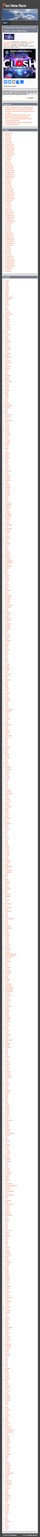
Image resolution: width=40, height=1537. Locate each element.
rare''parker (8, 1183)
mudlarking (8, 1006)
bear (6, 373)
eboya (7, 586)
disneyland (8, 566)
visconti (7, 1469)
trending (7, 1398)
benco (7, 383)
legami (7, 887)
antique (7, 319)
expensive (8, 618)
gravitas (7, 719)
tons (6, 1389)
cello (6, 472)
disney (7, 564)
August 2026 (9, 133)
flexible (7, 664)
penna (7, 1114)
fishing (7, 661)
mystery (7, 1010)
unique (7, 1435)
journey (7, 829)
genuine (7, 692)
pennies (7, 1116)
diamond (7, 552)
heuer (6, 761)
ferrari (7, 642)
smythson (8, 1292)
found (7, 666)
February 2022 (9, 234)
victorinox (8, 1465)
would (7, 1512)
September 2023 (10, 198)
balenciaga (8, 362)
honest (7, 773)
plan (6, 1142)
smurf (7, 1290)
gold (6, 705)
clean (6, 500)
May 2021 (8, 250)
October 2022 (9, 219)
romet (7, 1232)
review (7, 1219)
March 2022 (8, 232)
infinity (7, 797)
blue (6, 411)
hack (6, 728)
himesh (7, 765)
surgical (7, 1340)
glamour (7, 700)
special (7, 1305)
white (6, 1501)
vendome (8, 1454)
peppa (7, 1124)
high (6, 763)
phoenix (7, 1135)
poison (7, 1146)
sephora (7, 1277)
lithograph (8, 903)
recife (6, 1202)
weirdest (7, 1495)
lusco (6, 920)
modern (7, 980)
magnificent (8, 928)
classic (7, 498)
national (7, 1021)
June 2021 (8, 249)
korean (7, 851)
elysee (7, 594)
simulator (8, 1286)
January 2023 (9, 213)
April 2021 (8, 252)
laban (6, 864)
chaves (7, 483)
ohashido (8, 1047)
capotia (7, 457)
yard (6, 1515)
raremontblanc (9, 1191)
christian (7, 493)
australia (7, 347)
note (6, 1041)
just (6, 834)
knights (7, 847)
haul (6, 745)
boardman (8, 414)
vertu (6, 1458)
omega (7, 1056)
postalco (7, 1157)
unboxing (8, 1428)
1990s (7, 293)
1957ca (7, 287)
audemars (8, 342)
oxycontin (8, 1077)
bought (7, 426)
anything (7, 321)
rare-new (7, 1187)
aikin (6, 306)
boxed (7, 427)
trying (7, 1411)
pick (6, 1137)
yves (6, 1525)
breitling (7, 435)
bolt (6, 418)
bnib (6, 412)
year (6, 1517)
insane (7, 803)
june (6, 831)
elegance (7, 590)
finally (7, 653)
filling (6, 651)
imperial (7, 789)
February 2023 (9, 211)
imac (6, 788)
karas (6, 836)
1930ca (7, 280)
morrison (7, 1000)
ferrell (7, 644)
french (7, 676)
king (6, 840)
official (7, 1045)
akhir (6, 308)
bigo (6, 399)
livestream (8, 907)
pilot (6, 1138)
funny (6, 683)
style (6, 1331)
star (6, 1314)
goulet (7, 713)
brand (7, 429)
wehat (7, 1493)
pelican (7, 1107)
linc (6, 901)
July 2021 (7, 247)
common (7, 511)
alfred (7, 310)
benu (6, 388)
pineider (7, 1140)
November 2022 (10, 217)
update (7, 1443)
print (6, 1166)
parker (7, 1094)
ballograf (8, 366)
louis (6, 915)
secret (7, 1267)
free (6, 672)
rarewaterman (9, 1194)
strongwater (9, 1327)
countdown (8, 528)
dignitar (7, 556)
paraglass (8, 1090)
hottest (7, 778)
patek (7, 1097)
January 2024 (9, 191)
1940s (7, 284)
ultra (6, 1424)
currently (7, 543)
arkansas (7, 329)
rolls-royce (8, 1230)
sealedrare (8, 1262)
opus (6, 1066)
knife (6, 844)
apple (6, 323)
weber (7, 1489)
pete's (7, 1127)
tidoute (7, 1377)
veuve (7, 1461)
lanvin (7, 873)
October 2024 (9, 174)
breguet (7, 433)
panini (7, 1086)
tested (7, 1372)
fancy (6, 631)
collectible (8, 504)
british (7, 439)
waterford (8, 1480)
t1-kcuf (7, 1348)
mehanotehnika (9, 956)
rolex (6, 1226)
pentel (7, 1122)
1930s (7, 282)
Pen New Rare (14, 5)
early (6, 582)
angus (7, 317)
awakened (8, 356)
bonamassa (8, 420)
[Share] (18, 82)
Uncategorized (9, 1430)
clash (20, 46)
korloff (7, 853)
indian (7, 795)
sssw (6, 1308)
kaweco (7, 838)
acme (6, 301)
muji (6, 1008)
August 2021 (9, 245)
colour (7, 510)
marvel (7, 946)
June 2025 (8, 159)
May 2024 (8, 183)
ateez (6, 338)
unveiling (7, 1441)
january (7, 814)
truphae (7, 1409)
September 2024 (10, 176)
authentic (8, 353)
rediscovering (9, 1204)
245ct (6, 295)
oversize (7, 1073)
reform (7, 1206)
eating (7, 584)
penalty (7, 1110)
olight (7, 1053)
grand (7, 717)
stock (6, 1325)
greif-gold (8, 724)
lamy (6, 868)
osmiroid (7, 1071)
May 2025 (8, 161)
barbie (7, 370)
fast (6, 633)
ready (6, 1196)
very (6, 1459)
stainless (7, 1312)
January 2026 (9, 146)
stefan (7, 1320)
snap (6, 1293)
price (6, 1163)
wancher (7, 1474)
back (6, 358)
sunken (7, 1333)
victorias (7, 1463)
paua (6, 1099)
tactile (7, 1351)
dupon (7, 577)
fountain (7, 668)
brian (6, 437)
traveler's (8, 1396)
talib (6, 1359)
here (6, 752)
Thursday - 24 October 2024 (19, 44)
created (7, 536)
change (7, 476)
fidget (7, 646)
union (6, 1433)
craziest (7, 532)
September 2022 (10, 221)
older (6, 1051)
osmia (7, 1069)
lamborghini (8, 866)
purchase (7, 1174)
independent (9, 793)
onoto (7, 1060)
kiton (6, 842)
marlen (7, 941)
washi (6, 1476)
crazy (6, 534)
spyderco (8, 1306)
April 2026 (8, 140)
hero (6, 760)
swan (6, 1342)
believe (7, 379)
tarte (6, 1364)
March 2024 (8, 187)
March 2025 (8, 165)
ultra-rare (8, 1426)
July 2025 (7, 157)
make (6, 929)
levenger (7, 896)
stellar (12, 47)
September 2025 (10, 153)
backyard (8, 360)
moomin (7, 993)
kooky (7, 849)
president (8, 1161)
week (6, 1491)
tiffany (7, 1379)
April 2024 (8, 185)
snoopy (7, 1295)
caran (6, 459)
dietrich (7, 554)
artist (6, 330)
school (7, 1256)
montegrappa (9, 987)
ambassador (9, 314)
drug (6, 573)
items (6, 812)
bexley (7, 396)
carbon (7, 461)
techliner (7, 1368)
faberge (7, 627)
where (7, 1499)
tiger (6, 1381)
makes (7, 931)
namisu (7, 1015)
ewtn (6, 610)
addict (7, 302)
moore (7, 997)
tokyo (7, 1383)
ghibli (6, 694)
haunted (7, 747)
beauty (7, 377)
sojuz (6, 1299)
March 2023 (8, 209)
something (8, 1301)
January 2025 (9, 168)
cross (6, 541)
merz (6, 965)
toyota (7, 1394)
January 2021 (9, 258)
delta (6, 549)
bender (7, 384)
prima (7, 1165)
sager (6, 1239)
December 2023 (9, 193)
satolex (7, 1250)
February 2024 (9, 189)
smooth (7, 1288)
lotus (6, 913)
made (6, 924)
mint (6, 976)
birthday (7, 407)
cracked (7, 530)
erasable (7, 601)
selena (7, 1271)
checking (7, 485)
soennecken (8, 1297)
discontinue (8, 560)
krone (7, 859)
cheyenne (8, 487)
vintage (7, 1467)
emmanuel (8, 595)
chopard (7, 491)
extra (6, 622)
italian (7, 810)
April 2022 (8, 230)
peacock (7, 1105)
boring (7, 424)
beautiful (7, 375)
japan (6, 816)
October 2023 (9, 196)
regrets (7, 1208)
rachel (7, 1178)
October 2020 (9, 263)
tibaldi (7, 1375)
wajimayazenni (9, 1473)
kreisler (7, 855)
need (6, 1023)
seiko (6, 1269)
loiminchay (8, 911)
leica (6, 892)
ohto (6, 1049)
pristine (7, 1168)
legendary (8, 888)
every (6, 608)
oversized (8, 1075)
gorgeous (8, 711)
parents (7, 1092)
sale (6, 1245)
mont (6, 982)
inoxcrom (8, 801)
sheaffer (7, 1278)
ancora (7, 315)
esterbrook (8, 605)
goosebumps (9, 709)
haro (6, 741)
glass (6, 702)
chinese (7, 489)
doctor (7, 567)
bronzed (7, 440)
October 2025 (9, 152)
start (6, 1316)
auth (6, 351)
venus (7, 1456)
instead (7, 804)
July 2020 (7, 269)
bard (6, 371)
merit (6, 963)
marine (7, 939)
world (7, 1506)
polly (6, 1148)
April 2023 (8, 208)
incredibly (8, 791)
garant (7, 689)
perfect (7, 1125)
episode (7, 599)
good (6, 707)
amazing (7, 312)
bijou (6, 401)
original (7, 1068)
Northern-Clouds (32, 1535)
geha (6, 691)
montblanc (8, 984)
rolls (6, 1228)
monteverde (8, 991)
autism (7, 355)
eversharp (8, 607)
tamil (6, 1361)
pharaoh (7, 1131)
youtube (7, 1521)
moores (7, 999)
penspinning (8, 1120)
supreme (7, 1336)
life (6, 898)
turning (7, 1415)
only (6, 1058)
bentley (7, 386)
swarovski (8, 1344)
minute (7, 978)
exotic (7, 616)
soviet (7, 1303)
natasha (7, 1019)
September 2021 (10, 243)
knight (7, 845)
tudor (6, 1413)
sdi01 (6, 1258)
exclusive (23, 42)
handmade (8, 735)
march (7, 937)
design (7, 551)
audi (6, 343)
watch (7, 1478)
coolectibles (8, 524)
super (6, 1334)
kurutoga (8, 860)
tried (6, 1402)
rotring (7, 1234)
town (6, 1392)
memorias (8, 957)
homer (7, 771)
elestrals (25, 46)
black (6, 409)
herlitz (7, 756)
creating (7, 538)
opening (7, 1064)
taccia (7, 1349)
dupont (7, 579)
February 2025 (9, 166)
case (6, 468)
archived (7, 327)
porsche (7, 1152)
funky (6, 681)
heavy (7, 748)
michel (7, 969)
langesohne (8, 872)
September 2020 (10, 265)
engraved (8, 597)
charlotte (7, 480)
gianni (7, 696)
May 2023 (8, 206)
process (7, 1170)
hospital (7, 776)
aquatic (7, 325)
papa (6, 1088)
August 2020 (9, 267)
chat (6, 482)
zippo (7, 1529)
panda (7, 1082)
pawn (6, 1103)
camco (7, 452)
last (6, 877)
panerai (7, 1084)
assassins (8, 334)
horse (6, 775)
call (6, 450)
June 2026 (8, 137)
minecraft (8, 972)
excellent (7, 612)
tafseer (7, 1353)
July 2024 (7, 180)
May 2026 (8, 138)
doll (6, 569)
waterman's (8, 1484)
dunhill (7, 575)
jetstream (8, 823)
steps (6, 1321)
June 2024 (8, 181)
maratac (7, 935)
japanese (7, 817)
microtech (8, 971)
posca (7, 1155)
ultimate (7, 1422)
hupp (6, 782)
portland (7, 1153)
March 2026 (8, 142)
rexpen (7, 1221)
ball (6, 364)
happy (7, 737)
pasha (7, 1096)
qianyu (7, 1176)
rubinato (7, 1236)
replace (7, 1209)
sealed (7, 1260)
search (7, 1265)
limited (7, 900)
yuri (6, 1523)
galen (6, 685)
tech (6, 1366)
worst (7, 1510)
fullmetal (7, 679)
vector (7, 1452)
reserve (7, 1211)
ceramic (7, 474)
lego (6, 890)
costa (6, 526)
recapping (8, 1200)
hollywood (8, 769)
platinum (7, 1144)
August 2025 (9, 155)
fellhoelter (8, 640)
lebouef (7, 883)
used (6, 1445)
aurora (7, 345)
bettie (7, 394)
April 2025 (8, 163)
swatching (8, 1346)
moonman (8, 995)
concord (7, 517)
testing (7, 1374)
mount (7, 1004)
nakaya (7, 1012)
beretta (7, 390)
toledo (7, 1385)
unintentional (9, 1431)
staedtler (7, 1310)
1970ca (7, 291)
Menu (5, 23)
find (6, 655)
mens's (7, 959)
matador (7, 950)
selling (7, 1273)
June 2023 (8, 204)
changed (7, 478)
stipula (7, 1323)
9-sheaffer (8, 299)
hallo (6, 733)
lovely (7, 916)
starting (7, 1318)
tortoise (7, 1390)
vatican (7, 1450)
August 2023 (9, 200)
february (7, 636)
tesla (6, 1370)
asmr (6, 332)
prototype (8, 1172)
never (6, 1027)
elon (6, 592)
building (7, 442)
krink (6, 857)
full (6, 678)
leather (7, 881)
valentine (7, 1446)
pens (6, 1118)
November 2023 (10, 194)
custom (7, 545)
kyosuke (7, 862)
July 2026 (7, 135)
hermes (7, 758)
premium (7, 1159)
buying (7, 444)
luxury (7, 922)
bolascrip (8, 416)
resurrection (8, 1215)
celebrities (8, 470)
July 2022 (7, 224)
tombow (7, 1387)
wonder (7, 1504)
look (4, 47)
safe (6, 1237)
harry (6, 743)
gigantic (7, 698)
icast (6, 786)
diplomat (7, 558)
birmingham (8, 405)
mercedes (8, 961)
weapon (7, 1487)
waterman (8, 1482)
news (6, 1028)
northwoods (8, 1040)
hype (6, 784)
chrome (7, 495)
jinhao (7, 825)
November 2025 (10, 150)
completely (8, 515)
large (6, 875)
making (7, 933)
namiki (7, 1013)
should (7, 1280)
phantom (7, 1129)
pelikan (7, 1109)
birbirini (7, 403)
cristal (7, 539)
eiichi (6, 588)
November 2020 (10, 262)
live (6, 905)
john (6, 827)
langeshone (8, 870)
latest (6, 879)
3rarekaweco (9, 297)
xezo (6, 1514)
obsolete (7, 1043)
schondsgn (8, 1254)
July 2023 (7, 202)
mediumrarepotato (11, 954)
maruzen (7, 944)
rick (6, 1222)
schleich (7, 1252)
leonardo (7, 894)
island (7, 808)
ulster (6, 1420)
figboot (7, 650)
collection (8, 506)
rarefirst (7, 1189)
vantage (7, 1448)
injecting (7, 799)
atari (6, 336)
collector (7, 508)
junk (6, 832)
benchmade (8, 381)
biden (6, 398)
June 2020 (8, 271)
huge (6, 780)
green (7, 722)
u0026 (16, 47)
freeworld (8, 674)
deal (6, 547)
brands (7, 431)
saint (6, 1243)
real (6, 1198)
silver (6, 1284)
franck (7, 670)
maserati (7, 948)
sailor (6, 1241)
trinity (7, 1403)
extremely (8, 623)
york (6, 1519)
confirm (7, 519)
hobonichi (8, 767)
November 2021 (10, 239)
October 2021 (9, 241)
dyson (7, 580)
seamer (7, 1264)
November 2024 (10, 172)
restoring (8, 1213)
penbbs (7, 1112)
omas (6, 1054)
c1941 (7, 446)
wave (6, 1486)
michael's (7, 967)
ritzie (6, 1224)
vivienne (7, 1471)
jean (6, 819)
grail (6, 715)
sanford (7, 1247)
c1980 (7, 448)
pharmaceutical (9, 1133)
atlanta (7, 340)
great (6, 720)
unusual (7, 1439)
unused (7, 1437)
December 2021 (9, 237)
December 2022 (9, 215)
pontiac (7, 1150)
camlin (7, 455)
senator (7, 1275)
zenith (7, 1527)
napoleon (8, 1017)
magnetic (8, 926)
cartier (7, 467)
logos (6, 909)
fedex (7, 638)
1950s (7, 286)
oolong (7, 1062)
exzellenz (8, 625)
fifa (6, 648)
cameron (7, 454)
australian (8, 349)
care (6, 463)
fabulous (7, 629)
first (6, 657)
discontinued (9, 562)
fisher (6, 659)
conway (7, 523)
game (6, 687)
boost (7, 422)
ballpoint (7, 368)
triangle (7, 1400)
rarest (7, 1193)
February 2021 (9, 256)
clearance (8, 502)
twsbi (6, 1417)
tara (6, 1362)
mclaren (7, 952)
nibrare (7, 1030)
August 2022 (9, 222)
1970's (7, 289)
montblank (8, 985)
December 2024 (9, 170)
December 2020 (9, 260)
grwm (7, 726)
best (6, 392)
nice (6, 1032)
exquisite (7, 620)
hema (6, 750)
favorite (7, 635)
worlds (7, 1508)
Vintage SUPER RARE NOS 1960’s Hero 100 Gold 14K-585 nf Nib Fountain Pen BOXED (19, 93)
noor (6, 1038)
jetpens (7, 821)
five (6, 663)
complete (8, 513)
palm (6, 1081)
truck (6, 1407)
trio (6, 1405)
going (7, 704)
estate (7, 603)
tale (6, 1357)
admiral (7, 304)
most (6, 1002)
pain (6, 1079)
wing (6, 1502)
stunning (7, 1329)
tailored (7, 1355)
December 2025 (9, 148)
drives (7, 571)
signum (7, 1282)
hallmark (7, 732)
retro (6, 1217)
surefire (7, 1338)
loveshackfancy (9, 918)
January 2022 (9, 236)
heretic (7, 754)
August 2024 (9, 178)
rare (8, 47)
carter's (7, 465)
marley (7, 943)
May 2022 (8, 228)
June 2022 (8, 226)
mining (7, 974)
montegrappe (9, 989)
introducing (8, 806)
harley (7, 739)
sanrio (7, 1249)
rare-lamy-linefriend (11, 1185)
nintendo (7, 1034)
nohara (7, 1036)
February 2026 (9, 144)
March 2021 (8, 254)
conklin (7, 521)
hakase (7, 730)
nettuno (7, 1025)
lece (6, 885)
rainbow (7, 1180)
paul (6, 1101)
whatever (8, 1497)
